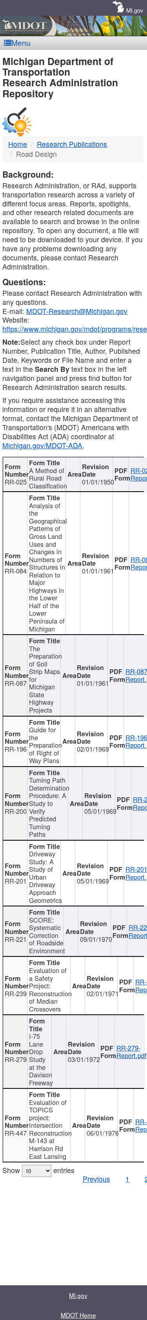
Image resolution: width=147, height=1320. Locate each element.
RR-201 (16, 881)
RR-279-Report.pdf (131, 1051)
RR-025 (16, 481)
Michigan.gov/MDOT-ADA (42, 445)
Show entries (38, 1170)
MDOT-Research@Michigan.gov (76, 311)
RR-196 (16, 749)
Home (17, 144)
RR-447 (16, 1133)
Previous (96, 1179)
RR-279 (16, 1059)
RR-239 (16, 993)
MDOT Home (78, 1315)
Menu (21, 42)
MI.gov (134, 10)
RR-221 (16, 939)
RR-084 (16, 571)
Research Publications (72, 144)
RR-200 (16, 811)
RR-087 (16, 683)
